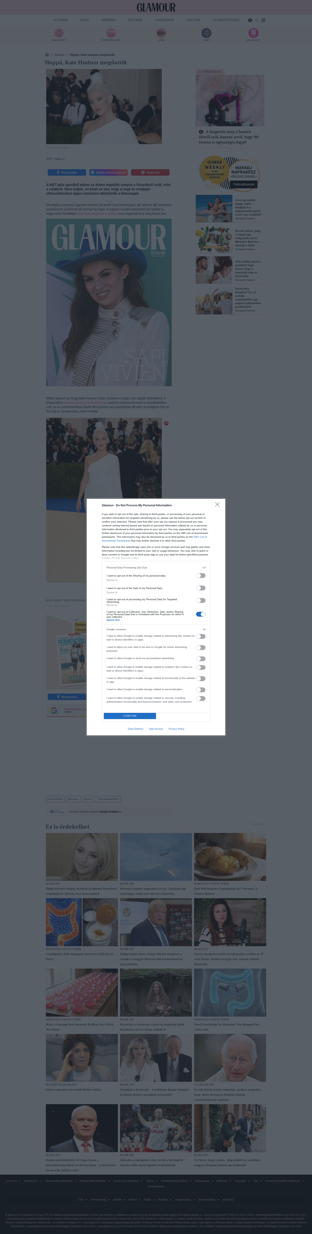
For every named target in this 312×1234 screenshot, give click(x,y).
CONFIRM (130, 716)
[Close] (218, 505)
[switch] (200, 575)
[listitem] (156, 568)
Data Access (156, 728)
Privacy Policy (176, 728)
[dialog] (156, 617)
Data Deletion (135, 728)
